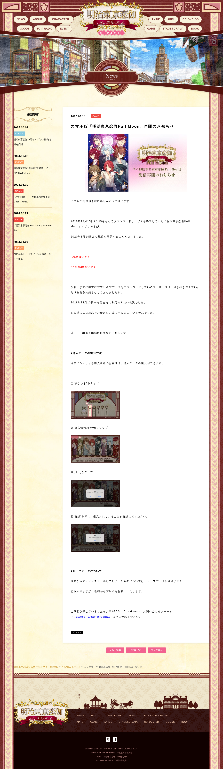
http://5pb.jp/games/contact (92, 616)
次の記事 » (156, 650)
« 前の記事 (115, 650)
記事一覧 (136, 650)
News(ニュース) (71, 666)
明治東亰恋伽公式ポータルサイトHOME (36, 666)
